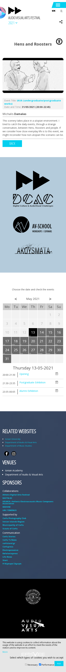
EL (61, 11)
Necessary (33, 664)
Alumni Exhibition (28, 390)
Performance (48, 664)
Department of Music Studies (18, 445)
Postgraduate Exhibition (32, 382)
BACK (12, 143)
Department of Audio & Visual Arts (21, 442)
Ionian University (12, 439)
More (5, 652)
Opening (24, 374)
